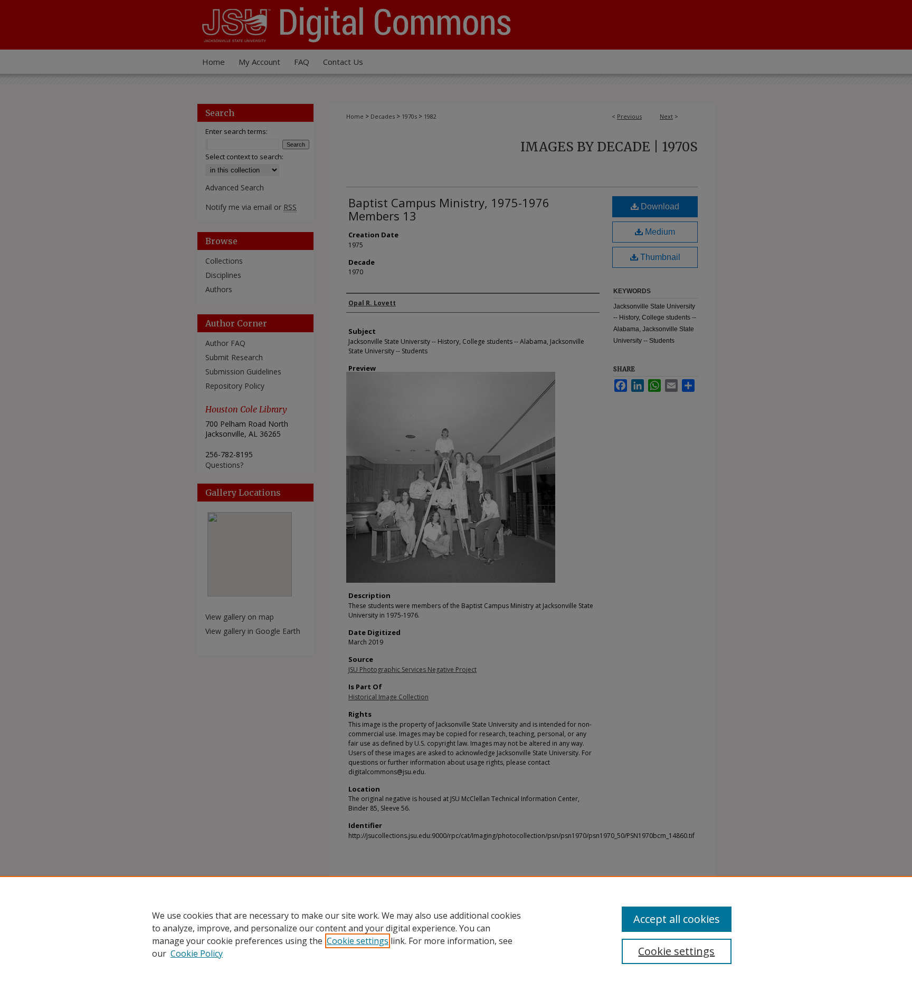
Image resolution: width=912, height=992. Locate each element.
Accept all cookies (676, 919)
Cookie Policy (196, 953)
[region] (456, 934)
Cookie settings (357, 941)
